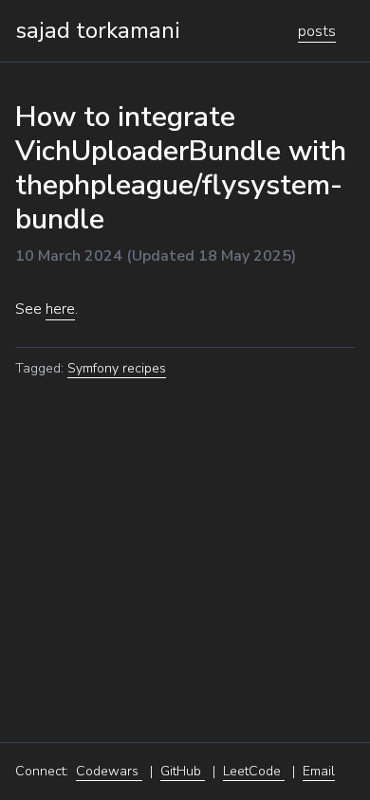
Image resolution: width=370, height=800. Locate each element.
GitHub (182, 771)
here (60, 309)
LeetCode (254, 771)
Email (319, 771)
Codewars (109, 771)
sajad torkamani (97, 30)
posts (317, 31)
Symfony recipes (116, 368)
